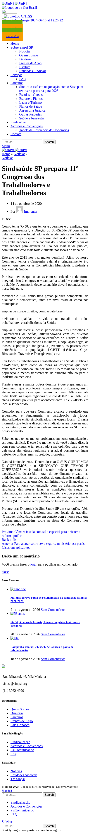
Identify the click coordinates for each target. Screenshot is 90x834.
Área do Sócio (12, 36)
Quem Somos (28, 55)
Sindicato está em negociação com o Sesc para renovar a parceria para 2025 (51, 89)
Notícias (25, 51)
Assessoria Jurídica (32, 110)
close (5, 572)
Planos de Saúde (30, 106)
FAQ (22, 79)
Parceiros (16, 717)
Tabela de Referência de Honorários (44, 130)
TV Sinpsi (17, 779)
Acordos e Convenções (26, 746)
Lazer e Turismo (30, 102)
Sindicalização (20, 742)
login (33, 564)
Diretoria (25, 59)
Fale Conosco (19, 725)
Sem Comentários (53, 609)
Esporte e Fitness (31, 98)
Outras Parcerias (30, 114)
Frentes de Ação (30, 63)
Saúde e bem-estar (31, 118)
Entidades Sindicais (32, 71)
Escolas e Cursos (31, 94)
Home (6, 154)
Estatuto (24, 67)
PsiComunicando (22, 750)
